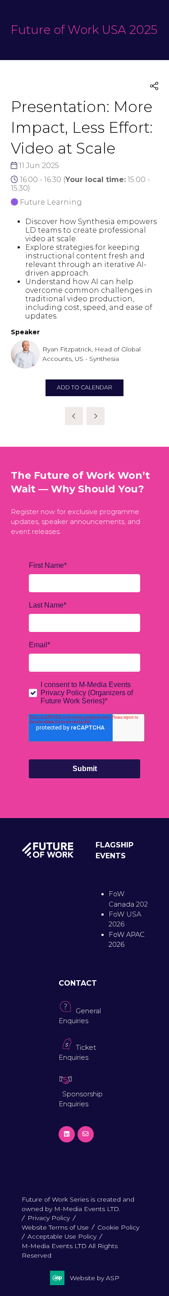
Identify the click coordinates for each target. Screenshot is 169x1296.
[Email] (86, 1134)
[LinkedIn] (67, 1134)
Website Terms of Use (55, 1227)
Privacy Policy (48, 1217)
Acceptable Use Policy (61, 1236)
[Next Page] (96, 416)
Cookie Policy (118, 1227)
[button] (154, 86)
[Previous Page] (74, 416)
